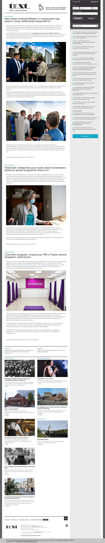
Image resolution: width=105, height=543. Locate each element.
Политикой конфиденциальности (26, 541)
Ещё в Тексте (85, 136)
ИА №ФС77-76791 (36, 526)
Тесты (45, 519)
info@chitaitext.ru (38, 532)
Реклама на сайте (23, 519)
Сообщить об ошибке (36, 519)
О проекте (7, 519)
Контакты (14, 519)
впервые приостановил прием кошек (56, 8)
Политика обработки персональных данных (31, 535)
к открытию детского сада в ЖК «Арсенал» (45, 33)
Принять (96, 540)
